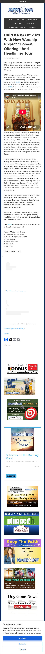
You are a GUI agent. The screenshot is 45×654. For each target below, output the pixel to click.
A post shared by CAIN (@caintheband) (23, 324)
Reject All (22, 649)
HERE (18, 82)
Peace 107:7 (21, 10)
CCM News (7, 345)
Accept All (22, 638)
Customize (22, 644)
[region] (22, 637)
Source (6, 334)
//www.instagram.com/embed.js (14, 328)
